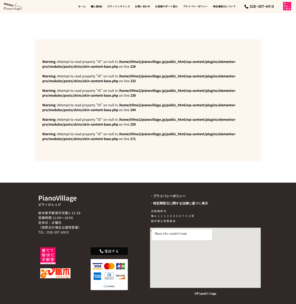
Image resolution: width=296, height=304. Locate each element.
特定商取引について (224, 6)
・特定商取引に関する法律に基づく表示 (179, 203)
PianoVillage (57, 197)
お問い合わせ (142, 6)
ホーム (82, 6)
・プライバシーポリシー (167, 196)
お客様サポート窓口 (166, 6)
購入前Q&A (96, 6)
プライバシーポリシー (195, 6)
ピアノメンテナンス (118, 6)
